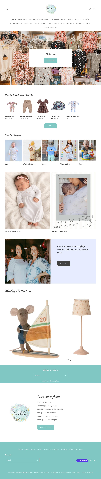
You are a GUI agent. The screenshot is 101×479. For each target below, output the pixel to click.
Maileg (69, 360)
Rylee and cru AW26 (40, 117)
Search (20, 449)
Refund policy (45, 472)
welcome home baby (12, 231)
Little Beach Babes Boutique (20, 472)
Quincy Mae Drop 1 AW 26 (27, 117)
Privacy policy (55, 472)
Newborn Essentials (58, 231)
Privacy (39, 449)
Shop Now (50, 60)
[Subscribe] (66, 375)
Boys (43, 164)
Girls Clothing (28, 164)
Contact (33, 449)
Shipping (64, 449)
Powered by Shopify (33, 472)
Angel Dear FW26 (73, 116)
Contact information (87, 472)
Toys (80, 164)
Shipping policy (76, 472)
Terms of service (65, 472)
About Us (63, 263)
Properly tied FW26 (55, 117)
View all (50, 126)
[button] (7, 9)
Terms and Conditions (51, 449)
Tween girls (64, 164)
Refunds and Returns (76, 449)
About (27, 449)
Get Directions (45, 427)
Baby (6, 164)
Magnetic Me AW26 (9, 117)
